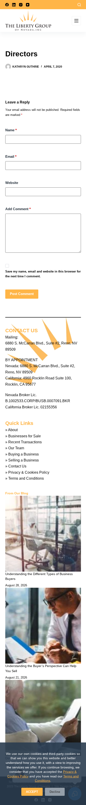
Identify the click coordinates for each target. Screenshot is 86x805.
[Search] (79, 4)
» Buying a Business (22, 454)
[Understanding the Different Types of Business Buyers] (43, 534)
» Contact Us (15, 466)
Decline (55, 792)
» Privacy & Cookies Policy (27, 472)
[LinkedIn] (14, 4)
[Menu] (76, 20)
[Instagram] (20, 4)
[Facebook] (7, 4)
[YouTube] (27, 4)
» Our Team (14, 448)
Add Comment (18, 209)
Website (11, 183)
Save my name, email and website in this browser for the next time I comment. (43, 274)
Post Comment (22, 294)
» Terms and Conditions (24, 478)
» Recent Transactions (23, 442)
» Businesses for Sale (23, 436)
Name (11, 130)
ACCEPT (32, 792)
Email (11, 156)
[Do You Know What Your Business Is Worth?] (43, 718)
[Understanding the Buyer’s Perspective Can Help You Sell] (43, 626)
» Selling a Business (22, 460)
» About (11, 430)
